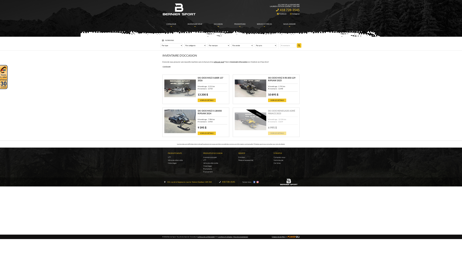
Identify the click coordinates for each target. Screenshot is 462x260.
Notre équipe (278, 160)
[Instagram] (258, 182)
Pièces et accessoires (245, 160)
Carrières (277, 163)
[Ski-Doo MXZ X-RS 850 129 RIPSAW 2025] (250, 88)
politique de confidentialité (206, 237)
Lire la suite (166, 66)
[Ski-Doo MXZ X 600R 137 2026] (180, 88)
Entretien (241, 157)
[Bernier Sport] (179, 9)
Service (241, 153)
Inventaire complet (210, 157)
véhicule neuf (219, 62)
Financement (208, 172)
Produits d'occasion (212, 153)
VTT (169, 157)
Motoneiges (172, 163)
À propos (278, 153)
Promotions (207, 169)
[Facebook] (254, 182)
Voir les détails (206, 100)
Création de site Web (278, 237)
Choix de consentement (240, 237)
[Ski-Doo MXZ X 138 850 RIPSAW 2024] (180, 121)
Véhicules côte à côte (175, 160)
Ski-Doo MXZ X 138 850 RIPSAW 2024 (210, 112)
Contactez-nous (279, 157)
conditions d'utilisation (225, 237)
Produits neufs (175, 153)
